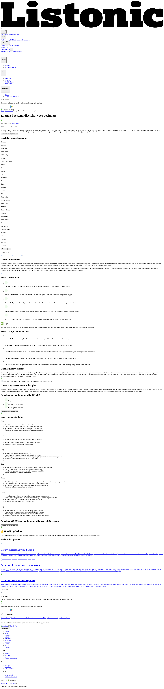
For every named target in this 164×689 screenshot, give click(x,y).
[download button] (5, 107)
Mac (20, 51)
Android (3, 51)
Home (2, 111)
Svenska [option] (7, 642)
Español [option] (7, 637)
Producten (4, 40)
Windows (16, 51)
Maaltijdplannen (17, 40)
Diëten (3, 45)
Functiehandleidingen (12, 34)
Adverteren (8, 667)
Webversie (8, 653)
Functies (3, 34)
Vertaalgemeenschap (11, 658)
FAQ (6, 657)
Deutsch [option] (7, 635)
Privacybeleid (9, 675)
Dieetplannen (26, 40)
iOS (7, 51)
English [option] (7, 631)
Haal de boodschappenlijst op (10, 133)
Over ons (7, 665)
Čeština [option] (7, 643)
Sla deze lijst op (6, 249)
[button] (3, 54)
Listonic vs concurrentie (12, 45)
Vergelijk (9, 40)
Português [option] (8, 640)
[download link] (4, 626)
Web (12, 51)
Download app (5, 49)
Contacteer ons (9, 668)
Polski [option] (6, 633)
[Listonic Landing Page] (82, 27)
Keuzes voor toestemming (8, 683)
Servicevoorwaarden (11, 677)
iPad (9, 51)
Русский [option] (7, 647)
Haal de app (4, 47)
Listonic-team (15, 123)
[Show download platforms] (11, 49)
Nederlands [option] (8, 638)
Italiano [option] (7, 645)
